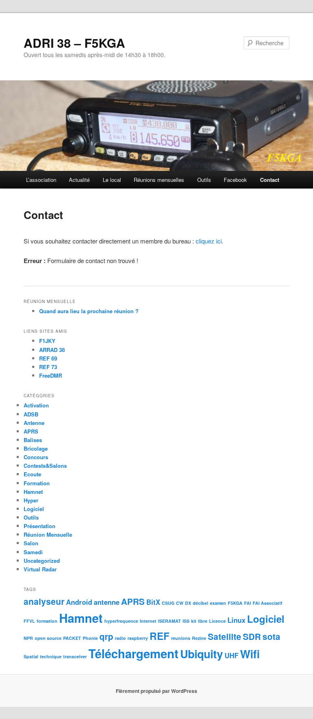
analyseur (44, 601)
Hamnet (33, 492)
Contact (269, 180)
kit (193, 621)
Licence (217, 621)
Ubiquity (201, 653)
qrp (106, 636)
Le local (112, 180)
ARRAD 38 (52, 350)
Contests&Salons (45, 465)
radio (120, 638)
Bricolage (36, 448)
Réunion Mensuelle (48, 534)
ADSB (31, 414)
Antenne (34, 423)
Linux (236, 620)
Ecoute (32, 474)
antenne (106, 602)
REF (160, 636)
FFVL (29, 621)
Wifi (250, 653)
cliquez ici (209, 241)
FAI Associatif (267, 603)
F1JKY (47, 341)
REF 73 (48, 367)
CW (179, 603)
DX (188, 603)
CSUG (168, 603)
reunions (180, 638)
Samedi (33, 552)
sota (271, 636)
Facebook (235, 180)
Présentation (39, 526)
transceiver (75, 656)
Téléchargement (133, 653)
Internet (148, 621)
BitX (153, 602)
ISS (186, 621)
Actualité (79, 180)
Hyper (31, 500)
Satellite (224, 636)
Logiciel (34, 509)
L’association (41, 180)
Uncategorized (42, 560)
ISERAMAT (169, 621)
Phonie (90, 638)
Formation (37, 483)
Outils (204, 180)
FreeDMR (50, 375)
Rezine (199, 638)
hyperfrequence (121, 621)
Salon (31, 543)
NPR (28, 638)
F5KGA (235, 603)
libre (202, 621)
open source (48, 638)
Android (79, 602)
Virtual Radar (40, 569)
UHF (231, 655)
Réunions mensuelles (159, 180)
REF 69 (48, 358)
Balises (33, 440)
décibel (200, 603)
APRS (31, 431)
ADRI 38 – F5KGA (74, 42)
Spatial (31, 656)
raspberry (138, 638)
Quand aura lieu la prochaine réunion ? (89, 311)
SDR (252, 636)
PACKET (72, 638)
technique (51, 656)
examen (218, 603)
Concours (36, 457)
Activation (36, 405)
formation (47, 621)
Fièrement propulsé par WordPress (156, 691)
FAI (247, 603)
